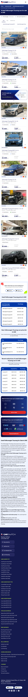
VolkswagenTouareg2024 (7, 311)
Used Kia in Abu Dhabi (5, 578)
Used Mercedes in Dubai (6, 567)
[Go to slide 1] (13, 100)
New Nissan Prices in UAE (6, 634)
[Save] (25, 45)
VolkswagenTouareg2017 (7, 324)
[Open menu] (22, 2)
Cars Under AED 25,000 (6, 601)
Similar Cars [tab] (12, 20)
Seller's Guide (4, 660)
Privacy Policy (4, 671)
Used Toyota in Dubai (5, 565)
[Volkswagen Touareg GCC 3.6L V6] (14, 234)
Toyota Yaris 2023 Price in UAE (7, 623)
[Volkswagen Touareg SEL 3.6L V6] (14, 117)
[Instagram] (11, 690)
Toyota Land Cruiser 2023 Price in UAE (9, 615)
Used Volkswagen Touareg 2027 (9, 24)
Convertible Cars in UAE (6, 584)
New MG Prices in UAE (5, 631)
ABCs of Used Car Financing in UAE (8, 656)
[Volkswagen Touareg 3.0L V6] (14, 46)
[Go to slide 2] (14, 100)
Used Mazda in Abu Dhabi (6, 574)
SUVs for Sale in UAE (5, 592)
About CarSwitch (4, 666)
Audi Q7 (22, 487)
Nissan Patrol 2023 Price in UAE (7, 617)
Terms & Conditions (5, 673)
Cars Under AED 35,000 (6, 603)
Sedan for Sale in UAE (5, 590)
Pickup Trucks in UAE (5, 595)
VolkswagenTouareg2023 (7, 314)
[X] (16, 690)
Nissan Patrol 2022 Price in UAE (7, 613)
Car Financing (4, 648)
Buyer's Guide (4, 658)
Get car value (14, 412)
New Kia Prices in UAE (5, 636)
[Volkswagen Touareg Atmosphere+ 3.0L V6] (14, 204)
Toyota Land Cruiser (12, 503)
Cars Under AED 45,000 (6, 605)
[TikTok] (18, 690)
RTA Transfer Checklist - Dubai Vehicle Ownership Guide (12, 654)
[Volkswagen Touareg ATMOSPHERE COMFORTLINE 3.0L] (14, 263)
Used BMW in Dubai (5, 572)
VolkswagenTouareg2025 (7, 308)
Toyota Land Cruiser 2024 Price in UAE (9, 621)
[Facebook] (9, 690)
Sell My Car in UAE (5, 644)
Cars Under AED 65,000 (6, 607)
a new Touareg (8, 461)
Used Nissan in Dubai (5, 570)
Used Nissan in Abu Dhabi (6, 563)
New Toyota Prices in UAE (6, 629)
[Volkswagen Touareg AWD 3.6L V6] (14, 146)
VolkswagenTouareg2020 (7, 317)
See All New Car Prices (5, 638)
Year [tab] (3, 20)
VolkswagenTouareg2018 (7, 321)
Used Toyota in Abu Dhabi (6, 561)
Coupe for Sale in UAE (5, 586)
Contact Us (3, 668)
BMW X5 (5, 498)
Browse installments (14, 433)
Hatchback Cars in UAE (6, 588)
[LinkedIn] (14, 690)
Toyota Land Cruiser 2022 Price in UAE (9, 619)
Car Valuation (4, 646)
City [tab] (7, 20)
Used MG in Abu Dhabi (5, 576)
